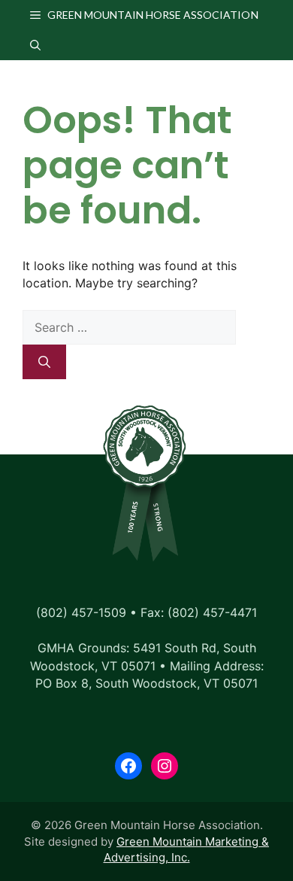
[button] (35, 45)
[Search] (44, 362)
